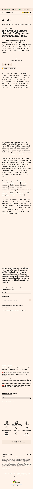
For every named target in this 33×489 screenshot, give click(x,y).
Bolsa (3, 24)
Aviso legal (9, 473)
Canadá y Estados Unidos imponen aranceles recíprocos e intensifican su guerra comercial (16, 368)
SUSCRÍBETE (25, 12)
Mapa (20, 474)
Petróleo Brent (26, 9)
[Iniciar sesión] (30, 12)
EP (16, 58)
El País (29, 16)
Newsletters (26, 474)
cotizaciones (6, 435)
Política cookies (15, 473)
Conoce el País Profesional (16, 442)
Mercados (6, 20)
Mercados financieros (7, 300)
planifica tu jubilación (6, 430)
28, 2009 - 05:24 (16, 60)
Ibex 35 (4, 9)
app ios (16, 435)
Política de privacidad (8, 474)
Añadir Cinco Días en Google (10, 68)
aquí (24, 310)
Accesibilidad (16, 474)
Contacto (5, 473)
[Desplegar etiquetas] (30, 300)
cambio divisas (17, 430)
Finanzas (15, 300)
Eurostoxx (8, 401)
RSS (23, 474)
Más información (5, 307)
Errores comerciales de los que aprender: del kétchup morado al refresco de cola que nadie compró (16, 374)
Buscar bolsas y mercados (9, 393)
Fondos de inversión (19, 24)
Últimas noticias (7, 365)
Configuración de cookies (24, 473)
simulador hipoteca (16, 424)
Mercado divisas (9, 24)
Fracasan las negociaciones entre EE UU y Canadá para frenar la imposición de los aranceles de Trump (16, 380)
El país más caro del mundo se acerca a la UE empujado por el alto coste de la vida (16, 385)
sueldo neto (26, 424)
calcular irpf (6, 424)
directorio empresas (26, 430)
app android (26, 435)
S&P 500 (14, 9)
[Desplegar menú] (3, 12)
